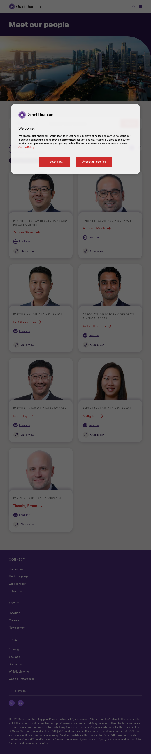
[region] (75, 139)
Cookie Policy (26, 147)
